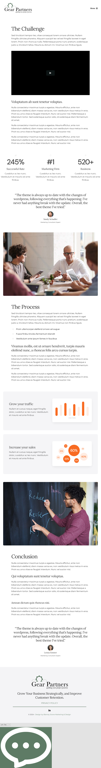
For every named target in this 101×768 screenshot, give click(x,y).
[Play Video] (50, 73)
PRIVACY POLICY (49, 703)
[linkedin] (49, 710)
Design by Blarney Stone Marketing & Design (53, 714)
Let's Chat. (4, 724)
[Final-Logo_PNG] (18, 3)
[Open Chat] (26, 747)
